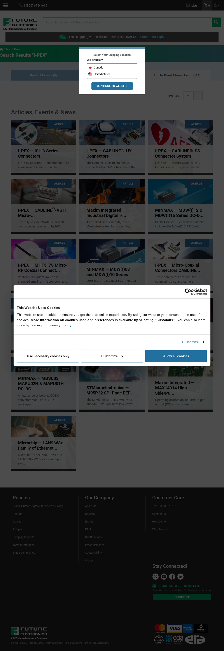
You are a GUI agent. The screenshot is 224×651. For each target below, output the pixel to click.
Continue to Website (112, 86)
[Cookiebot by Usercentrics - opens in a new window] (188, 292)
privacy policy (60, 325)
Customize (190, 342)
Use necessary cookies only (48, 356)
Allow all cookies (176, 356)
